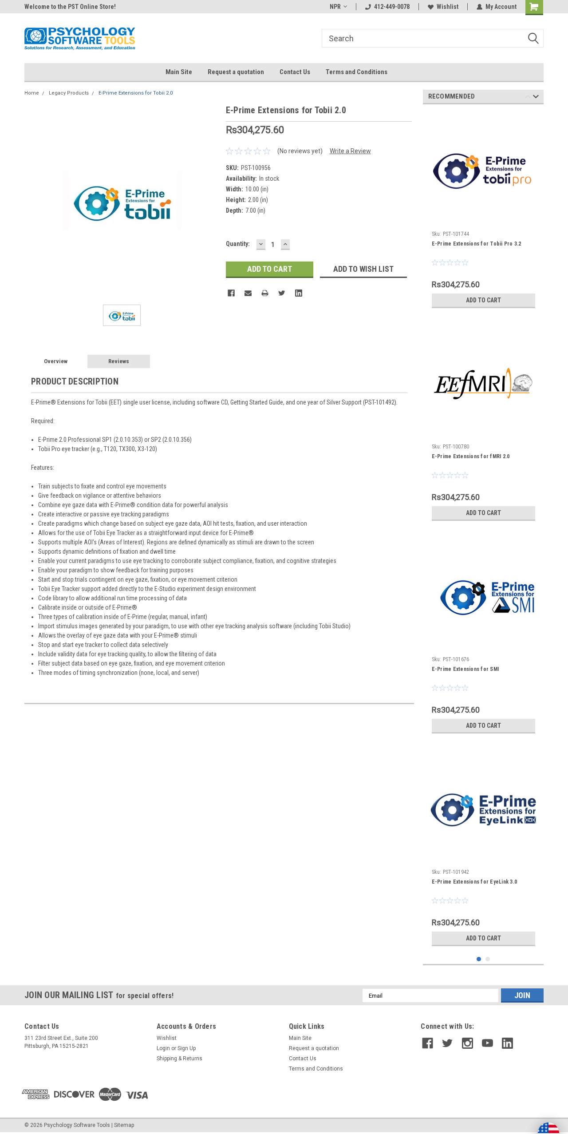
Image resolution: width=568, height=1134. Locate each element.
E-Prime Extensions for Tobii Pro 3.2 (476, 244)
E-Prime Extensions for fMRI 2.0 (471, 456)
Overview (55, 361)
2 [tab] (487, 959)
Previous (528, 98)
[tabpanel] (483, 212)
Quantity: (238, 243)
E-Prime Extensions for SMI (465, 669)
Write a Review (350, 151)
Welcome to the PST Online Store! (70, 6)
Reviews (118, 361)
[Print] (264, 293)
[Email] (248, 293)
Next (535, 98)
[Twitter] (281, 293)
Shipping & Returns (179, 1058)
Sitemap (124, 1125)
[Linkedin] (298, 293)
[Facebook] (231, 293)
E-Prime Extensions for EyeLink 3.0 (474, 882)
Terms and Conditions (356, 72)
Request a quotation (236, 72)
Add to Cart (483, 300)
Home (31, 93)
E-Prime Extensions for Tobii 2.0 (136, 93)
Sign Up (187, 1048)
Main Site (179, 72)
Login (163, 1048)
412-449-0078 (392, 6)
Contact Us (295, 72)
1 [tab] (479, 959)
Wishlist (447, 6)
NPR (335, 6)
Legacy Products (69, 93)
